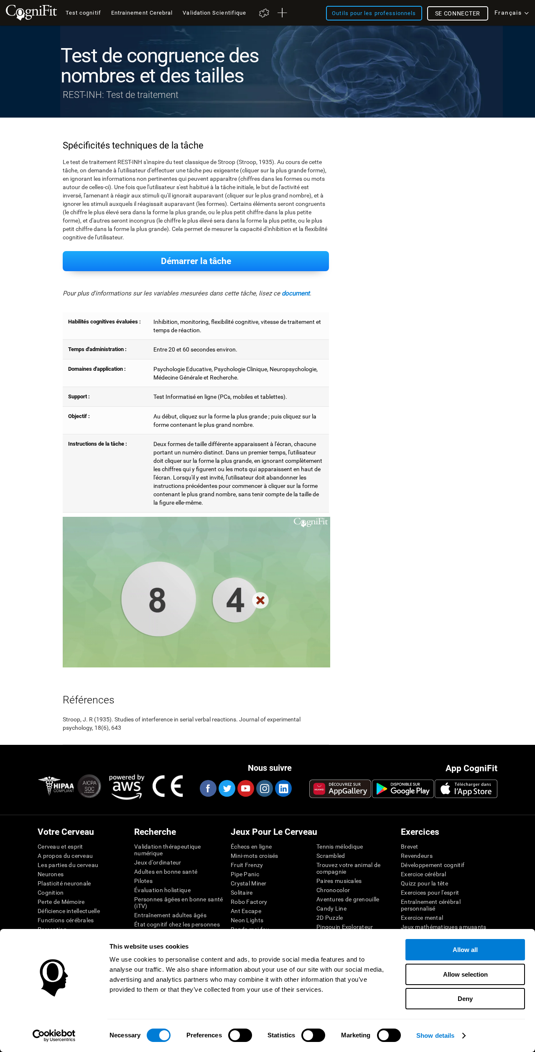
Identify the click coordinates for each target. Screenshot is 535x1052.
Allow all (465, 949)
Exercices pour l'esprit (430, 892)
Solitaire (242, 892)
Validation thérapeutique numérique (167, 850)
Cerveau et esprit (60, 846)
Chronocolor (333, 890)
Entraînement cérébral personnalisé (431, 905)
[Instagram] (264, 788)
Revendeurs (417, 855)
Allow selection (465, 974)
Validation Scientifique (214, 13)
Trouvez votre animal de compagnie (348, 868)
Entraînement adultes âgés (170, 915)
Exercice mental (422, 917)
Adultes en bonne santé (165, 871)
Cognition (51, 892)
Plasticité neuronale (64, 883)
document (296, 293)
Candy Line (331, 908)
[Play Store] (403, 789)
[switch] (240, 1035)
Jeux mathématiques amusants (444, 927)
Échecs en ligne (251, 846)
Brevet (409, 846)
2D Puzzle (329, 917)
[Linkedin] (283, 788)
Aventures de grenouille (347, 899)
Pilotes (143, 881)
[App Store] (466, 789)
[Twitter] (226, 788)
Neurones (51, 874)
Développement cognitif (432, 865)
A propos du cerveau (65, 855)
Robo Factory (249, 901)
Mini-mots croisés (254, 855)
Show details (435, 1035)
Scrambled (330, 855)
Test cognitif (83, 13)
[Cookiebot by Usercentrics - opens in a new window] (54, 1035)
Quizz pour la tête (424, 883)
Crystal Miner (249, 883)
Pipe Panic (245, 874)
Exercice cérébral (423, 874)
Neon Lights (247, 920)
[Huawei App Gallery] (340, 789)
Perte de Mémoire (61, 901)
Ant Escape (246, 911)
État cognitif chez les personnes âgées (177, 927)
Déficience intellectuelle (69, 911)
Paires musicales (339, 881)
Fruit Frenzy (247, 865)
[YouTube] (245, 788)
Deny (465, 998)
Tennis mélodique (339, 846)
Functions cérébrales (66, 920)
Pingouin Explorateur (344, 927)
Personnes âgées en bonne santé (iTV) (178, 902)
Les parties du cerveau (68, 865)
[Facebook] (208, 788)
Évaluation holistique (162, 890)
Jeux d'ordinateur (157, 862)
